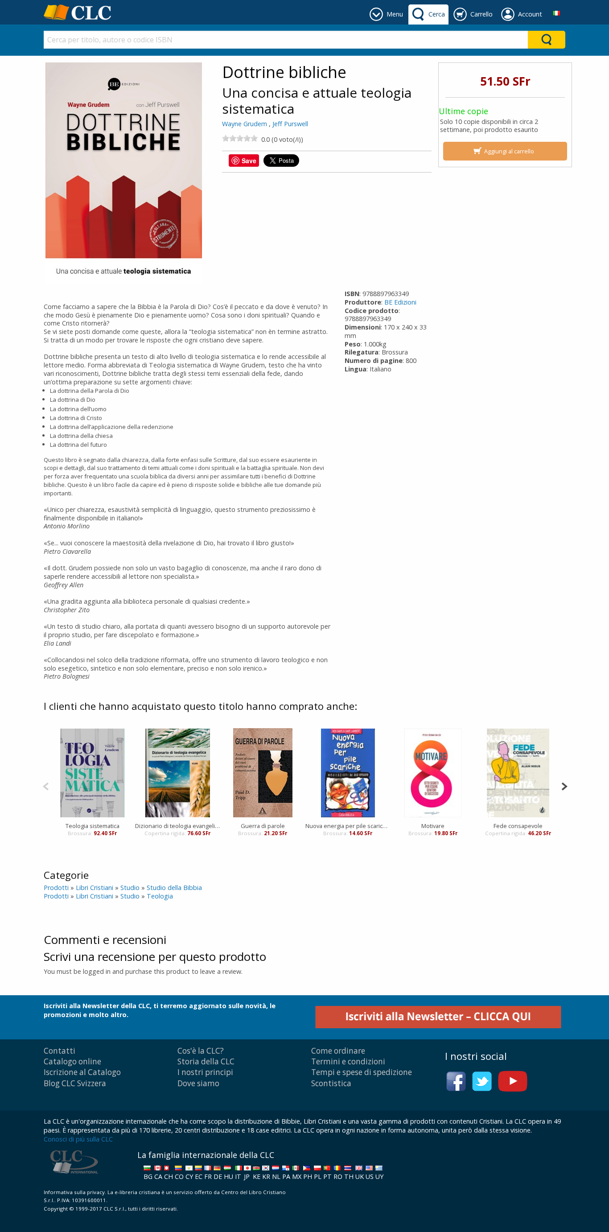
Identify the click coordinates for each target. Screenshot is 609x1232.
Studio (130, 887)
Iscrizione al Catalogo (82, 1072)
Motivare (432, 826)
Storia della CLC (206, 1061)
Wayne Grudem (244, 123)
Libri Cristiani (94, 887)
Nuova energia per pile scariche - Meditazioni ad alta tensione (348, 826)
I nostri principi (205, 1072)
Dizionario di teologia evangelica (177, 826)
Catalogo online (72, 1061)
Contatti (59, 1051)
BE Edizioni (400, 302)
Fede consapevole (518, 826)
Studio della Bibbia (174, 887)
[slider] (240, 138)
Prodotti (56, 887)
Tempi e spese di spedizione (361, 1072)
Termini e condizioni (348, 1061)
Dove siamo (198, 1083)
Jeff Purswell (290, 123)
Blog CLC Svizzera (75, 1083)
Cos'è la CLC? (200, 1051)
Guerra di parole (263, 826)
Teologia (160, 896)
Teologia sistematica (92, 826)
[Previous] (45, 785)
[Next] (564, 785)
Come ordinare (338, 1051)
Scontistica (331, 1083)
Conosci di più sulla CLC (78, 1139)
